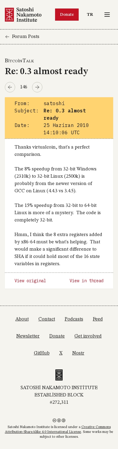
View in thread (86, 280)
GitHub (42, 353)
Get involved (88, 336)
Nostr (78, 353)
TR (91, 14)
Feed (98, 319)
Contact (46, 319)
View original (30, 280)
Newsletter (28, 336)
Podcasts (74, 319)
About (22, 319)
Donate (67, 14)
